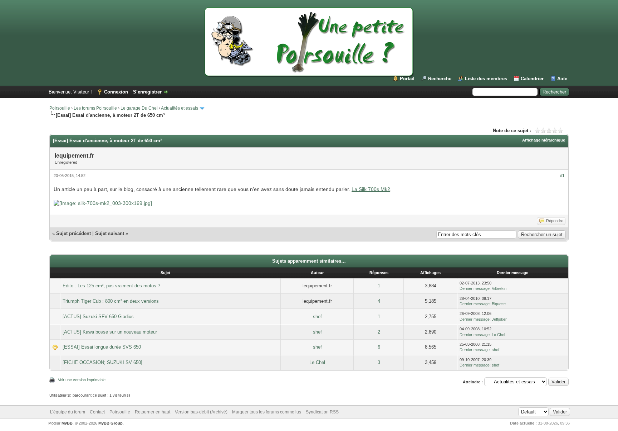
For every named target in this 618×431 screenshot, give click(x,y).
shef (317, 316)
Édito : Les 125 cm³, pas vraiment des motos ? (111, 285)
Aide (562, 78)
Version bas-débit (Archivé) (201, 412)
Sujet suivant (109, 233)
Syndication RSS (322, 412)
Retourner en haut (152, 412)
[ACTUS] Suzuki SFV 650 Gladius (98, 316)
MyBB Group (110, 423)
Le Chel (498, 334)
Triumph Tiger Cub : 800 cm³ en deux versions (111, 301)
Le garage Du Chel (139, 108)
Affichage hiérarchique (543, 140)
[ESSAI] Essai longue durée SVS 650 (102, 347)
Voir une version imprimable (82, 380)
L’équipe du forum (67, 412)
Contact (97, 412)
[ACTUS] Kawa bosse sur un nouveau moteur (110, 332)
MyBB (67, 423)
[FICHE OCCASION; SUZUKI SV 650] (102, 362)
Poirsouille (59, 108)
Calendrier (532, 78)
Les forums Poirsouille (95, 108)
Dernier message (475, 288)
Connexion (116, 92)
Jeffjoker (499, 319)
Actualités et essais (179, 108)
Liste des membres (486, 78)
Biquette (499, 304)
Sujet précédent (73, 233)
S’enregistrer (147, 92)
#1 (562, 175)
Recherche (439, 78)
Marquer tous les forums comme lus (266, 412)
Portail (407, 78)
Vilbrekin (499, 288)
